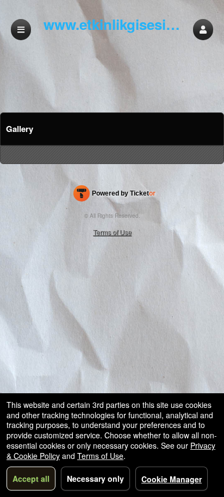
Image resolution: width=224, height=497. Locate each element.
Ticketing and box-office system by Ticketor (114, 196)
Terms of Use (112, 231)
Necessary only (95, 478)
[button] (203, 29)
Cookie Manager (171, 479)
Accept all (31, 478)
